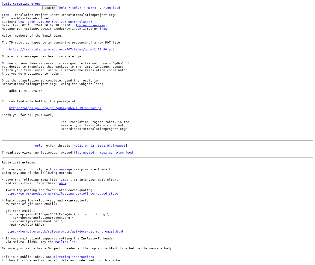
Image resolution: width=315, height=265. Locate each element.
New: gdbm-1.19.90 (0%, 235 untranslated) (55, 21)
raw (104, 28)
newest (119, 145)
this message (61, 169)
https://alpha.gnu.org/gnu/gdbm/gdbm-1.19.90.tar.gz (55, 108)
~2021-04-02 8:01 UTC (93, 145)
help (63, 7)
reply (37, 145)
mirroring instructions (73, 257)
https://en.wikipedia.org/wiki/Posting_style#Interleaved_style (62, 193)
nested (88, 152)
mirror (92, 7)
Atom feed (112, 7)
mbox (62, 183)
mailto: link (66, 242)
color (76, 7)
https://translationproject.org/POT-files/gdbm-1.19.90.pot (61, 49)
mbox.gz (106, 152)
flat (77, 152)
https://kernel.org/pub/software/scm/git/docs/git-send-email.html (65, 231)
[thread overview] (91, 25)
